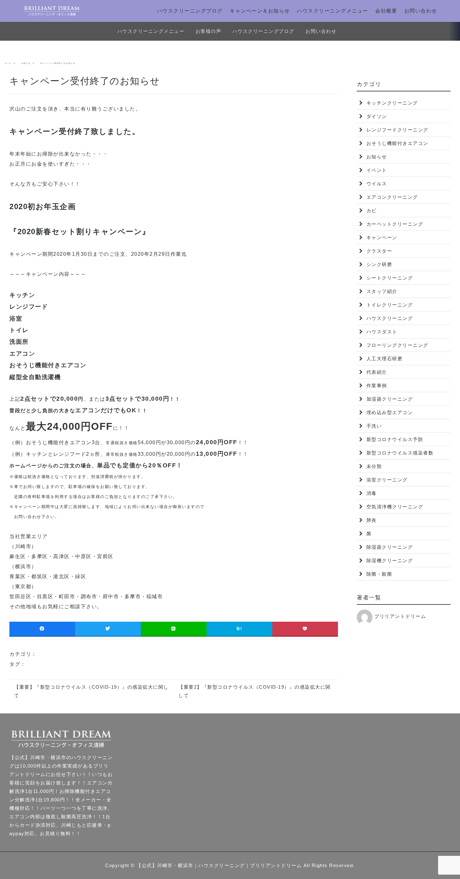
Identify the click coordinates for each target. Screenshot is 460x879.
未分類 (373, 466)
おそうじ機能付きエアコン (396, 143)
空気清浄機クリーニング (394, 506)
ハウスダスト (381, 331)
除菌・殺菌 (378, 574)
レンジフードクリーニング (396, 129)
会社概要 (386, 10)
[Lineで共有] (174, 629)
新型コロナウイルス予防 (394, 439)
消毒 (371, 493)
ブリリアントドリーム (400, 616)
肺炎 (371, 520)
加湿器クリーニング (389, 399)
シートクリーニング (389, 277)
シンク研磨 (378, 264)
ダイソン (376, 116)
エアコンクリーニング (391, 197)
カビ (371, 210)
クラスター (378, 251)
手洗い (373, 426)
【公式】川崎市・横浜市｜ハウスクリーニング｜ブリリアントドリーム (219, 865)
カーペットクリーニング (394, 224)
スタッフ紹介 (381, 291)
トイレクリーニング (389, 304)
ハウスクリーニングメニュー (332, 10)
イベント (376, 170)
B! (239, 628)
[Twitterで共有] (108, 629)
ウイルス (376, 183)
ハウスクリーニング (389, 318)
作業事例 (376, 385)
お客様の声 (209, 31)
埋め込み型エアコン (389, 412)
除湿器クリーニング (389, 547)
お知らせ (376, 156)
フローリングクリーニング (396, 345)
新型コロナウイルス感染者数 (399, 452)
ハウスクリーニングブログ (190, 10)
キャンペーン (381, 237)
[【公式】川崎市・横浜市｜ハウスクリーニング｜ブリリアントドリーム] (52, 11)
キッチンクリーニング (391, 102)
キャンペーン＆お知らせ (260, 10)
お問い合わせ (420, 10)
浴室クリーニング (386, 479)
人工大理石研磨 (383, 358)
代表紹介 (376, 372)
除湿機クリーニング (389, 560)
